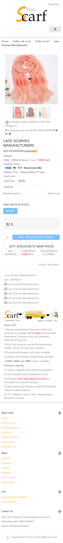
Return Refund (8, 477)
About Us (5, 458)
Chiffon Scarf (42, 41)
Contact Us (6, 463)
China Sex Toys (8, 502)
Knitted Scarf (7, 442)
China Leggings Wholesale (14, 497)
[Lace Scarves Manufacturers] (10, 133)
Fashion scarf (7, 423)
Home (5, 41)
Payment (5, 468)
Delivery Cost (7, 482)
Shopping (6, 473)
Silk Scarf (5, 432)
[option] (31, 79)
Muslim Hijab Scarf (10, 428)
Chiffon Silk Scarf (9, 437)
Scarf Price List (8, 447)
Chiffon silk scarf (22, 41)
